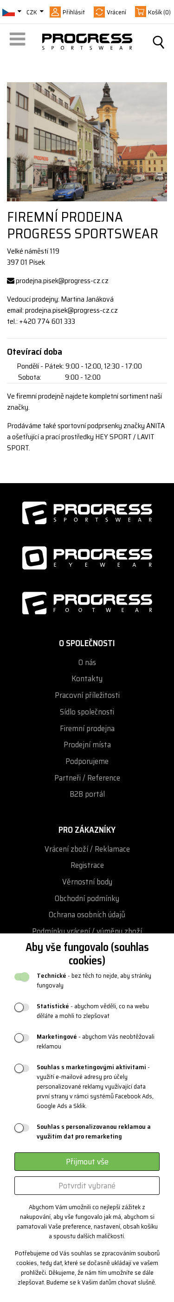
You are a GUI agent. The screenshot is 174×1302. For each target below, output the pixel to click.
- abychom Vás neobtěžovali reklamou (96, 1041)
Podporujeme (87, 761)
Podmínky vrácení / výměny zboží (87, 931)
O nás (87, 662)
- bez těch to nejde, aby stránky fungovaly (94, 980)
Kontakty (87, 678)
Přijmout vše (87, 1161)
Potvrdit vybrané (87, 1185)
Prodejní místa (87, 745)
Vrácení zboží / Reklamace (87, 849)
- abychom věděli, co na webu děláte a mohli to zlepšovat (93, 1011)
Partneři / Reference (87, 778)
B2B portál (87, 794)
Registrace (87, 865)
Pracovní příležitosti (87, 695)
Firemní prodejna (87, 728)
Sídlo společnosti (87, 712)
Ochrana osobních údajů (87, 914)
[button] (19, 42)
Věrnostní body (87, 882)
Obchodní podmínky (87, 898)
